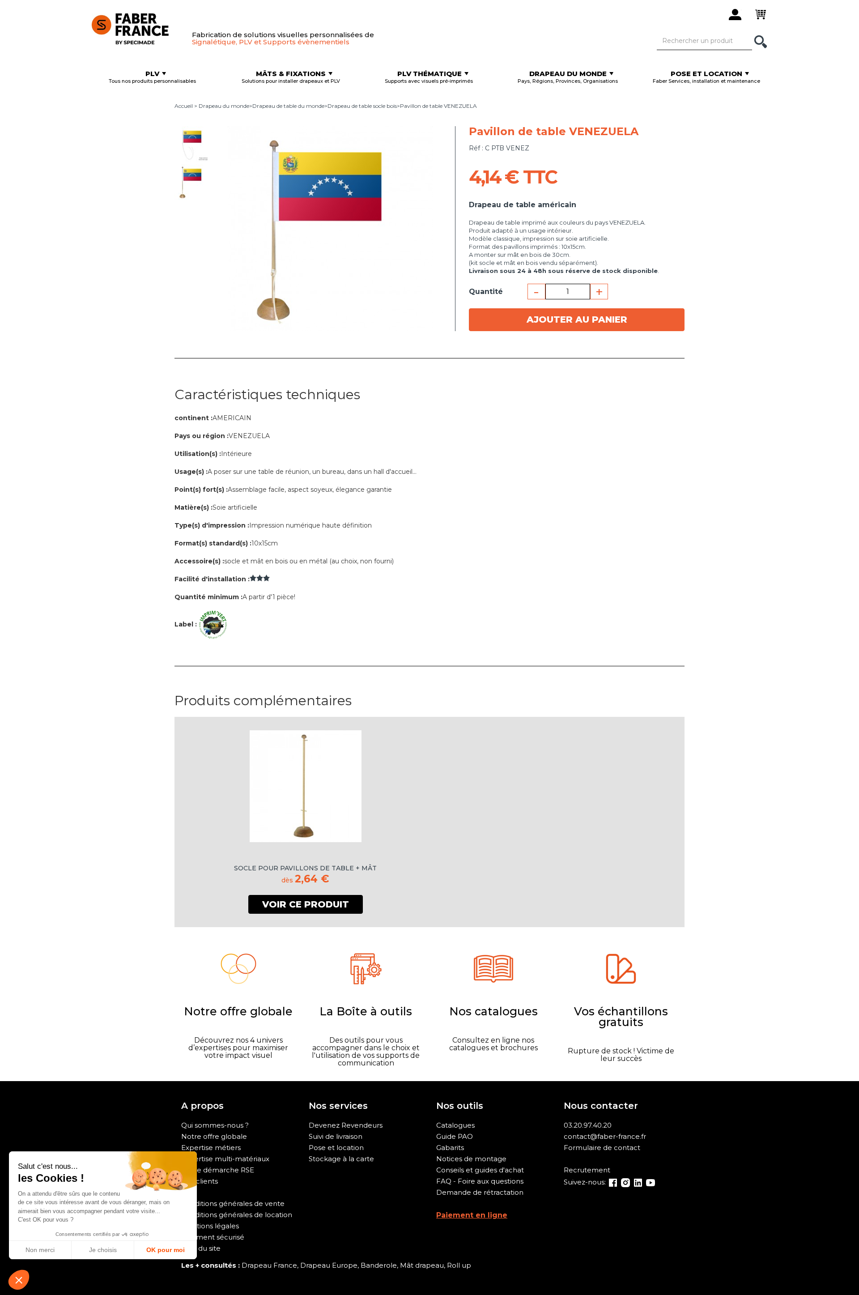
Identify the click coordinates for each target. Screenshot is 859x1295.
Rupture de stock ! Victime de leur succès (621, 1055)
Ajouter (577, 319)
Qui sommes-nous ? (215, 1125)
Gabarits (450, 1147)
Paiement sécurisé (212, 1237)
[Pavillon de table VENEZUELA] (192, 144)
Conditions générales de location (236, 1214)
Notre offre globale (214, 1136)
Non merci (40, 1249)
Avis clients (199, 1181)
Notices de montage (471, 1158)
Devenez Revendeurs (346, 1125)
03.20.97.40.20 (588, 1125)
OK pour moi (165, 1249)
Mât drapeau (422, 1265)
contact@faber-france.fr (605, 1136)
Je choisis (103, 1249)
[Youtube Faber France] (650, 1182)
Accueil (183, 105)
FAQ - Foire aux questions (479, 1181)
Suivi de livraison (335, 1136)
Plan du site (201, 1248)
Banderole (379, 1265)
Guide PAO (454, 1136)
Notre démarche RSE (217, 1170)
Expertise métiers (211, 1147)
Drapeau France (269, 1265)
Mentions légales (210, 1226)
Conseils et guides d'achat (480, 1170)
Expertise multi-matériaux (225, 1158)
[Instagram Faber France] (625, 1182)
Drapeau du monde (224, 105)
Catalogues (455, 1125)
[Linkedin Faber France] (638, 1182)
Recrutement (587, 1170)
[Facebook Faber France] (613, 1182)
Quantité (486, 291)
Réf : (476, 148)
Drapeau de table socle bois (362, 105)
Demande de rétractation (479, 1192)
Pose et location (336, 1147)
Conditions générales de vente (233, 1203)
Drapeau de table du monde (288, 105)
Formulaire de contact (602, 1147)
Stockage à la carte (341, 1158)
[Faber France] (137, 27)
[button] (19, 1280)
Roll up (459, 1265)
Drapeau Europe (328, 1265)
